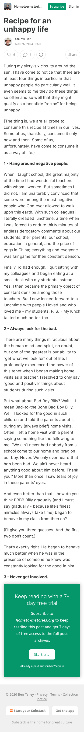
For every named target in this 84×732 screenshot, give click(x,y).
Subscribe (57, 6)
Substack (19, 722)
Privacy (42, 694)
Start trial (42, 654)
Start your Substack (30, 710)
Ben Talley (23, 39)
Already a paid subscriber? (42, 666)
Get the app (65, 710)
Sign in (74, 6)
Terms (55, 694)
